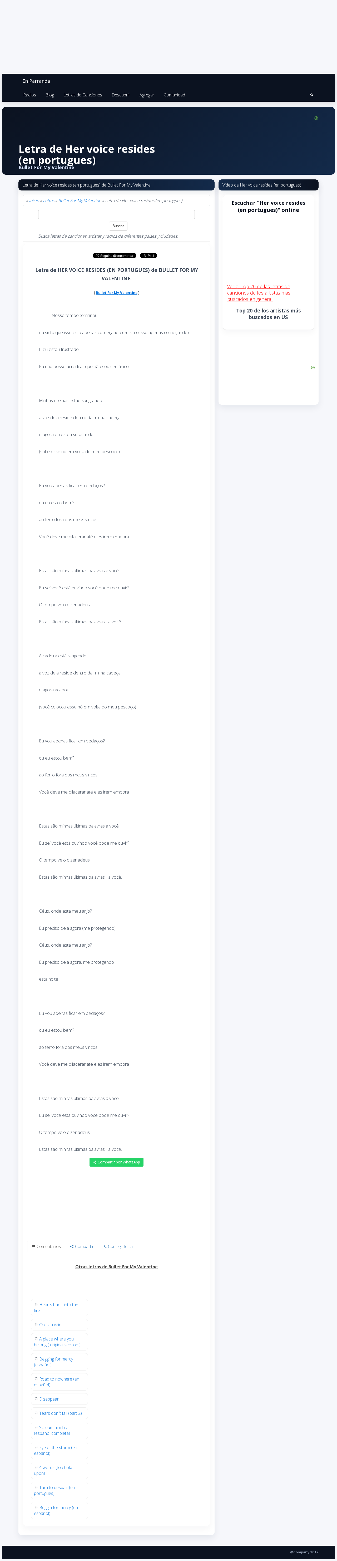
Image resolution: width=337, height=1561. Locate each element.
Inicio (34, 200)
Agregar (147, 95)
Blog (50, 95)
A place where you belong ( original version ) (57, 1342)
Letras (48, 200)
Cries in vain (50, 1325)
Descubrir (121, 95)
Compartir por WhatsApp (118, 1161)
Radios (29, 95)
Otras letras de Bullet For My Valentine (116, 1267)
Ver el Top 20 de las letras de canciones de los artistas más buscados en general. (258, 292)
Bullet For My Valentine (79, 200)
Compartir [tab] (84, 1246)
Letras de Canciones (82, 95)
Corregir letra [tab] (120, 1246)
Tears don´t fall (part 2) (60, 1413)
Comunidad (174, 95)
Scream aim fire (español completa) (52, 1430)
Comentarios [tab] (48, 1246)
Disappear (49, 1399)
